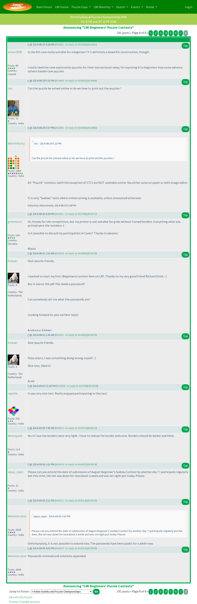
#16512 (92, 428)
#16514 (92, 464)
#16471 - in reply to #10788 (71, 214)
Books (150, 7)
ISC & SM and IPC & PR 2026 (98, 21)
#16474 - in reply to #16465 (71, 253)
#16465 (92, 127)
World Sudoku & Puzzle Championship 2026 (98, 17)
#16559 (92, 548)
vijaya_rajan (15, 472)
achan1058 (15, 52)
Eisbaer (13, 261)
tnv (10, 88)
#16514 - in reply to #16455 (71, 464)
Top (185, 46)
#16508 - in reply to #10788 (72, 386)
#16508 (93, 386)
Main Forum (44, 7)
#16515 (92, 500)
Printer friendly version (24, 602)
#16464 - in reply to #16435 (71, 80)
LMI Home (62, 7)
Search (121, 7)
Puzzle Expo (80, 7)
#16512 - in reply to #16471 (71, 428)
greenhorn (15, 222)
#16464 (92, 80)
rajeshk (12, 393)
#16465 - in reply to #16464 (71, 127)
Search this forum (21, 597)
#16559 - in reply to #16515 (71, 548)
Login (188, 7)
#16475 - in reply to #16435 (71, 335)
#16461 (92, 44)
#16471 (92, 214)
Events (136, 7)
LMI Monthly (102, 7)
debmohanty (16, 143)
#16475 (92, 335)
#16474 (92, 253)
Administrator (17, 516)
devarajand (15, 436)
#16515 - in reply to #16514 (71, 500)
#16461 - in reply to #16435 (71, 44)
